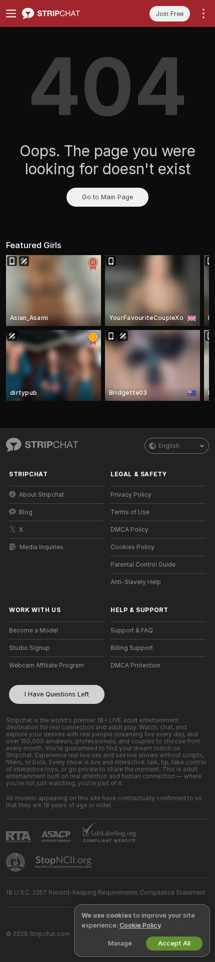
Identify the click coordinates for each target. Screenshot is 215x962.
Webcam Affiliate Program (46, 665)
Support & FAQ (131, 630)
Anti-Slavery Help (135, 582)
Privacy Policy (131, 494)
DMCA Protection (135, 665)
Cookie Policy (140, 925)
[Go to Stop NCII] (64, 862)
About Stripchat (41, 494)
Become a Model (33, 630)
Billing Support (131, 647)
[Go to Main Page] (65, 13)
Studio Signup (29, 647)
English (169, 445)
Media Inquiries (42, 547)
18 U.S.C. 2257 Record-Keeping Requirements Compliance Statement (106, 892)
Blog (25, 512)
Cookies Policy (132, 547)
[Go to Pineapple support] (16, 862)
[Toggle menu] (11, 13)
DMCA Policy (129, 529)
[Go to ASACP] (57, 836)
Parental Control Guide (143, 564)
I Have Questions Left (56, 694)
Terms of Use (130, 512)
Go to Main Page (107, 197)
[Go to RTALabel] (19, 836)
